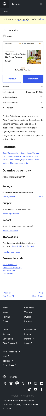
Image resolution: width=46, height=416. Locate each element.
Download (33, 78)
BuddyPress (9, 365)
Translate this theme (11, 252)
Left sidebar (28, 156)
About (5, 307)
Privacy (6, 321)
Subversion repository (12, 267)
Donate (29, 338)
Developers (8, 338)
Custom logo (26, 153)
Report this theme (10, 230)
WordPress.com (11, 351)
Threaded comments (19, 163)
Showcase (29, 307)
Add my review (9, 197)
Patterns (28, 321)
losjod (9, 36)
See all (40, 197)
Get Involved (30, 329)
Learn (5, 329)
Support (6, 334)
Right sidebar (26, 160)
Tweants (13, 377)
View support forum (11, 214)
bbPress (8, 361)
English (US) (17, 246)
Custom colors (13, 153)
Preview (12, 78)
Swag (28, 343)
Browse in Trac (9, 271)
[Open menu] (42, 4)
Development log (10, 264)
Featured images (15, 156)
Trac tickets (8, 274)
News (5, 312)
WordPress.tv (10, 343)
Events (27, 334)
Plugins (27, 316)
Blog (4, 153)
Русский (30, 246)
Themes (6, 12)
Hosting (6, 316)
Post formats (15, 160)
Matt (6, 356)
